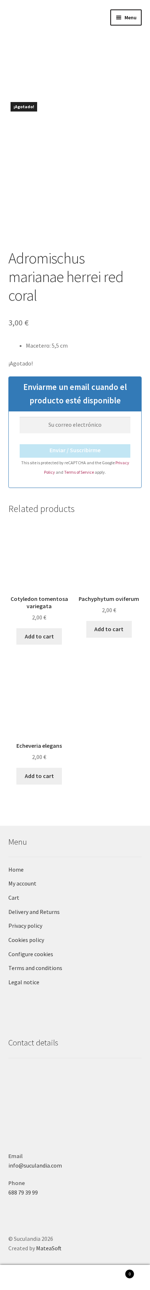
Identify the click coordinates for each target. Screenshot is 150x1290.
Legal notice (23, 982)
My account (22, 883)
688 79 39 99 (23, 1192)
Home (16, 869)
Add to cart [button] (39, 636)
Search (75, 1277)
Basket (115, 1271)
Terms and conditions (35, 968)
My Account (25, 1277)
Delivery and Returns (34, 911)
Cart (13, 897)
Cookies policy (26, 939)
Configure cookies (30, 954)
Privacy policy (25, 925)
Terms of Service (79, 472)
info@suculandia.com (35, 1165)
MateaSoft (49, 1248)
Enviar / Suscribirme (75, 450)
